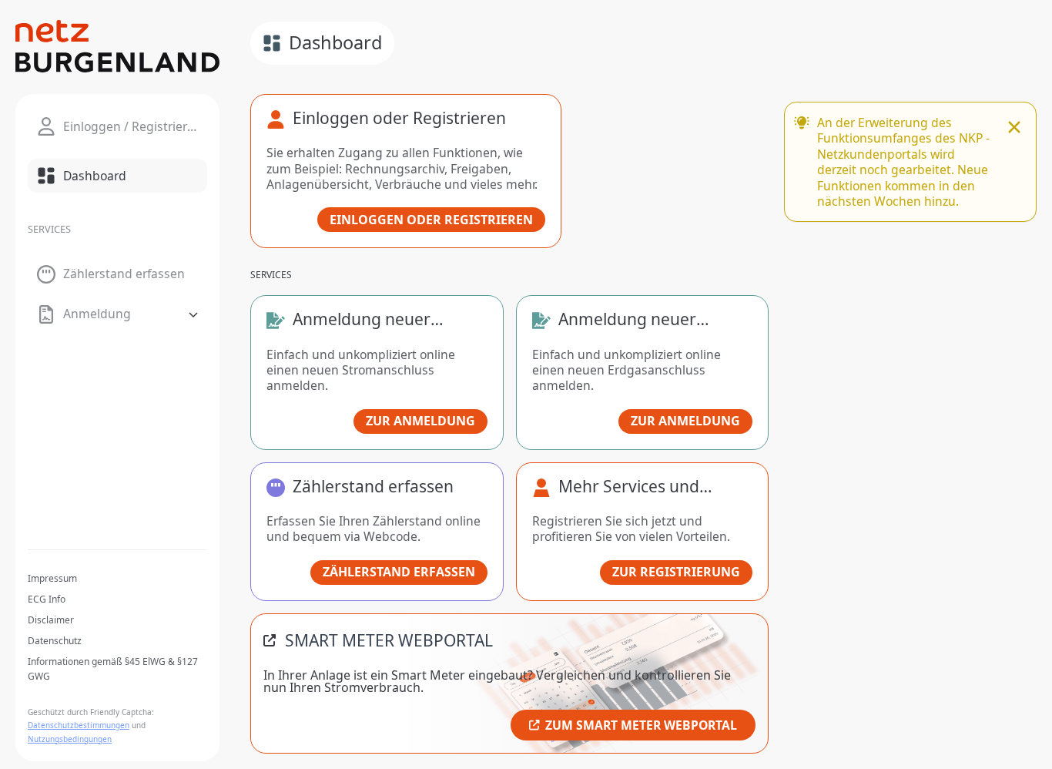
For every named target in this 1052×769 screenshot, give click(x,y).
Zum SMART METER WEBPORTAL (641, 725)
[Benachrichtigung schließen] (1014, 129)
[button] (117, 314)
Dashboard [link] (335, 42)
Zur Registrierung (676, 571)
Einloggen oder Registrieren (431, 219)
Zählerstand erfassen (399, 571)
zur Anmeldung (420, 420)
